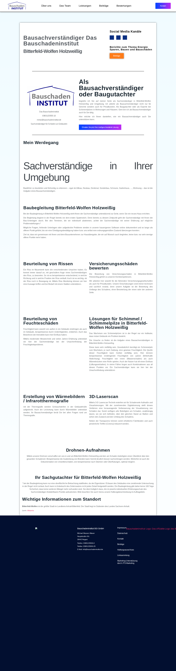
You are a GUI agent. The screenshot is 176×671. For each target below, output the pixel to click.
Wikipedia (30, 510)
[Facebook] (112, 37)
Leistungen (85, 5)
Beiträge (103, 5)
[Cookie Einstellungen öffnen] (5, 666)
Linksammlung (123, 555)
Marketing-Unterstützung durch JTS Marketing (127, 562)
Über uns (46, 5)
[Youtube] (125, 37)
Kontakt (120, 539)
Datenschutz (122, 533)
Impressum (121, 528)
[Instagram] (118, 37)
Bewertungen (123, 5)
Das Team (65, 5)
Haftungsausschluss (125, 550)
